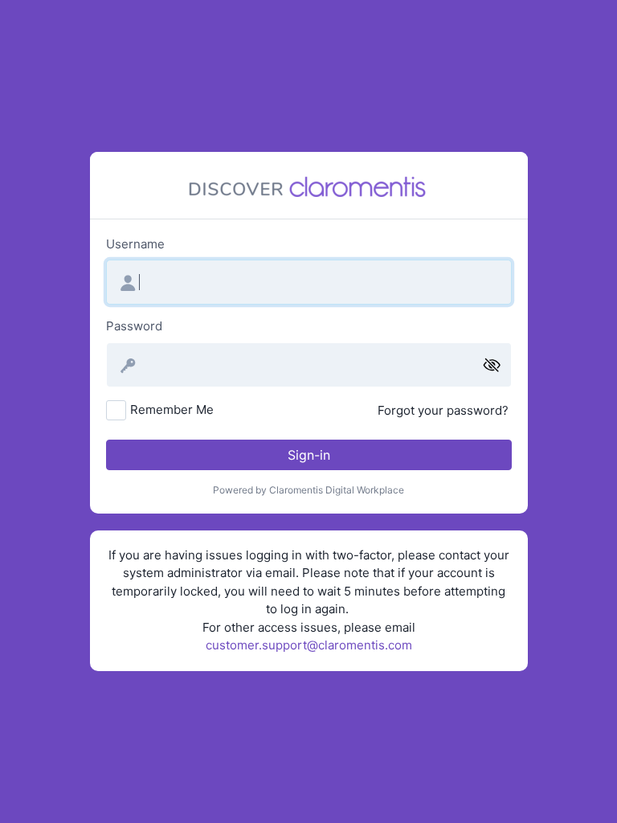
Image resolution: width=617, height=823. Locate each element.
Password (134, 326)
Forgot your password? (443, 410)
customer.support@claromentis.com (309, 645)
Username (135, 244)
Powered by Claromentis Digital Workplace (308, 490)
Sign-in (309, 455)
